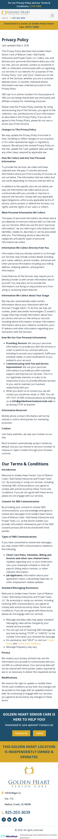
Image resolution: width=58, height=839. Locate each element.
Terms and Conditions (29, 643)
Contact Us (21, 733)
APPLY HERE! (32, 27)
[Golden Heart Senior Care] (29, 776)
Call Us (39, 733)
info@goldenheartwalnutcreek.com (32, 401)
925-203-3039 (18, 18)
